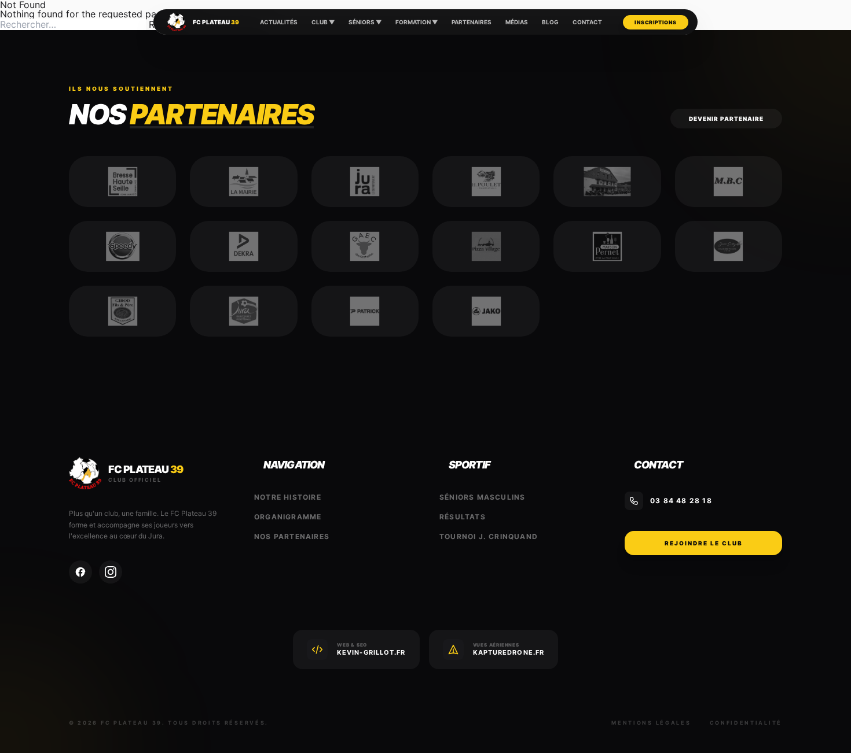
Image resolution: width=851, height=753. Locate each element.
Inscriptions (655, 22)
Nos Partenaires (291, 536)
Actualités (279, 22)
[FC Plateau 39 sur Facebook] (80, 572)
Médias (516, 22)
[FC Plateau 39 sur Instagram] (110, 572)
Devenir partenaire (726, 118)
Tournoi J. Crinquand (488, 536)
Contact (587, 22)
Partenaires (471, 22)
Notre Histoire (287, 497)
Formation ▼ (416, 22)
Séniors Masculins (482, 497)
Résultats (462, 516)
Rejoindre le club (704, 543)
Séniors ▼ (365, 22)
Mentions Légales (651, 722)
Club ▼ (323, 22)
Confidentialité (746, 722)
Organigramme (287, 516)
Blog (550, 22)
